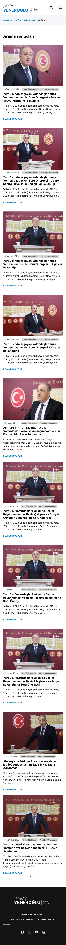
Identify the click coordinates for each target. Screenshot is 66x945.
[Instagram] (44, 932)
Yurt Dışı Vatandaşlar (25, 20)
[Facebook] (22, 932)
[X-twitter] (29, 932)
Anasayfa (7, 20)
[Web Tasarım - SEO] (6, 924)
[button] (60, 7)
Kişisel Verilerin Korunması (33, 914)
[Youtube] (36, 932)
